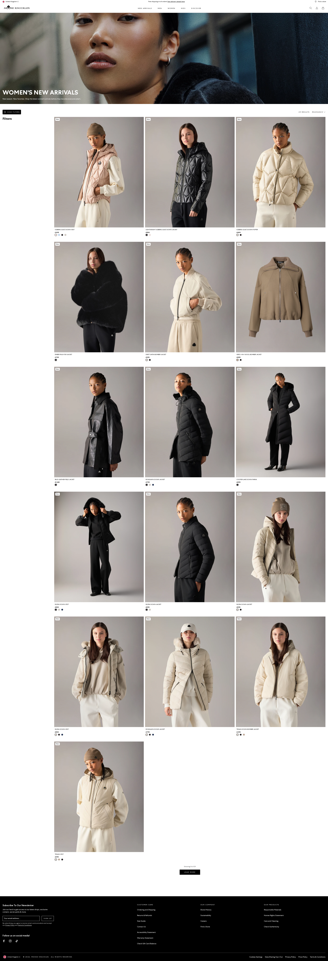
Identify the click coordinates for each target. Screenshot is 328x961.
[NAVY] (153, 485)
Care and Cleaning (271, 921)
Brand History (206, 910)
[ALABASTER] (65, 235)
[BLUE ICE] (59, 235)
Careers (204, 921)
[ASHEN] (237, 360)
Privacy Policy (10, 925)
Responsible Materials (272, 910)
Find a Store (205, 926)
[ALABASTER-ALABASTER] (150, 485)
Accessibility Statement (146, 932)
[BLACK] (62, 235)
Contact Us (141, 926)
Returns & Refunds (144, 915)
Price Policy (302, 957)
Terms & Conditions (25, 925)
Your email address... (12, 918)
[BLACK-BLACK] (147, 485)
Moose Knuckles (40, 957)
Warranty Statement (145, 938)
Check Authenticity (271, 926)
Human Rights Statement (274, 915)
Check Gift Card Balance (146, 943)
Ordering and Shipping (146, 910)
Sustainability (206, 915)
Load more (190, 872)
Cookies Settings (255, 957)
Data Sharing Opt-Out (274, 957)
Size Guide (141, 921)
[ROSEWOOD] (56, 235)
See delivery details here (176, 2)
